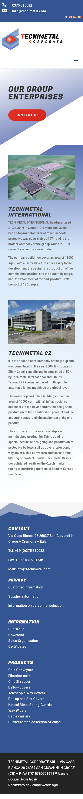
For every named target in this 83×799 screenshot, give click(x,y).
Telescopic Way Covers (26, 693)
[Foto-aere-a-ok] (41, 199)
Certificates (17, 646)
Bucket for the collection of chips (34, 722)
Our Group (16, 629)
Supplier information (24, 596)
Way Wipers (17, 711)
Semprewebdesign (44, 785)
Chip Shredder (19, 682)
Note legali (29, 779)
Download (16, 635)
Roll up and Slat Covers (26, 699)
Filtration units (19, 676)
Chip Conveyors (20, 670)
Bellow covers (19, 687)
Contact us (27, 115)
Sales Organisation (23, 641)
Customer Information (25, 587)
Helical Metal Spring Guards (30, 705)
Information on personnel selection (36, 606)
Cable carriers (19, 716)
